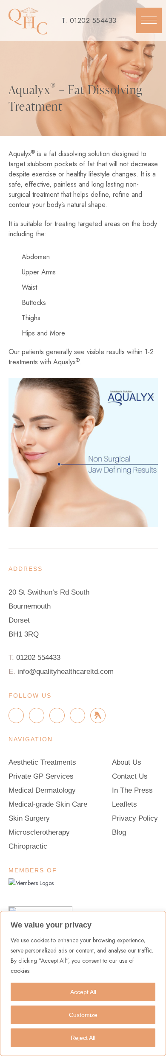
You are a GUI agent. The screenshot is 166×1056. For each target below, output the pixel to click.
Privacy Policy (135, 818)
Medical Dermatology (42, 790)
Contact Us (130, 776)
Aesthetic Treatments (42, 762)
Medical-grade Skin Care (48, 804)
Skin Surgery (29, 818)
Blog (119, 832)
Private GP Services (41, 776)
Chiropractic (28, 846)
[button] (149, 20)
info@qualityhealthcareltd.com (65, 672)
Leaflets (124, 804)
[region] (83, 983)
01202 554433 (93, 20)
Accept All (83, 992)
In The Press (132, 790)
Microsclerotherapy (39, 832)
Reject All (83, 1037)
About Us (126, 762)
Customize (83, 1014)
